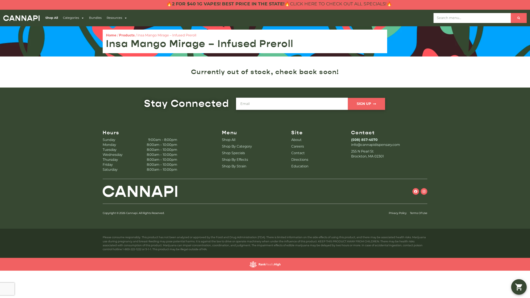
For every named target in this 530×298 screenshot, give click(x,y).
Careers (297, 146)
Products (127, 35)
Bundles (95, 18)
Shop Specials (233, 153)
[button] (519, 287)
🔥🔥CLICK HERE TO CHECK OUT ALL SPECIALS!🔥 (269, 4)
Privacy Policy (398, 213)
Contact (298, 153)
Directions (299, 160)
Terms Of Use (418, 213)
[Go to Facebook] (415, 191)
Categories (71, 18)
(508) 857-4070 (364, 140)
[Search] (519, 18)
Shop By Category (237, 146)
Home (111, 35)
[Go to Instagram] (424, 191)
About (296, 140)
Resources (114, 18)
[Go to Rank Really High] (265, 264)
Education (299, 166)
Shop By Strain (234, 166)
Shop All (51, 18)
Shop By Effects (235, 160)
